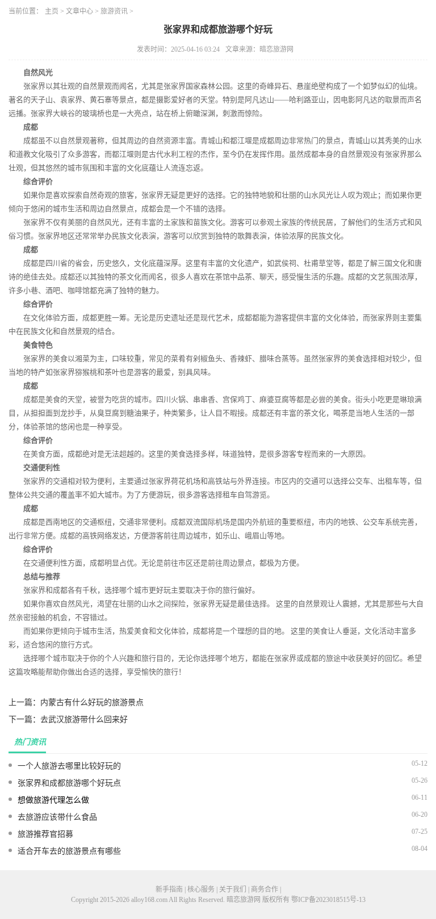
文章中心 (79, 11)
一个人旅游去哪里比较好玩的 (69, 766)
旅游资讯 (114, 11)
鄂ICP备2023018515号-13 (328, 900)
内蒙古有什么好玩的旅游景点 (92, 702)
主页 (51, 11)
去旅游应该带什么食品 (57, 817)
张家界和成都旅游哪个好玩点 (69, 783)
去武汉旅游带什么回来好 (84, 719)
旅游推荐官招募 (45, 834)
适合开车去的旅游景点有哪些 (69, 851)
